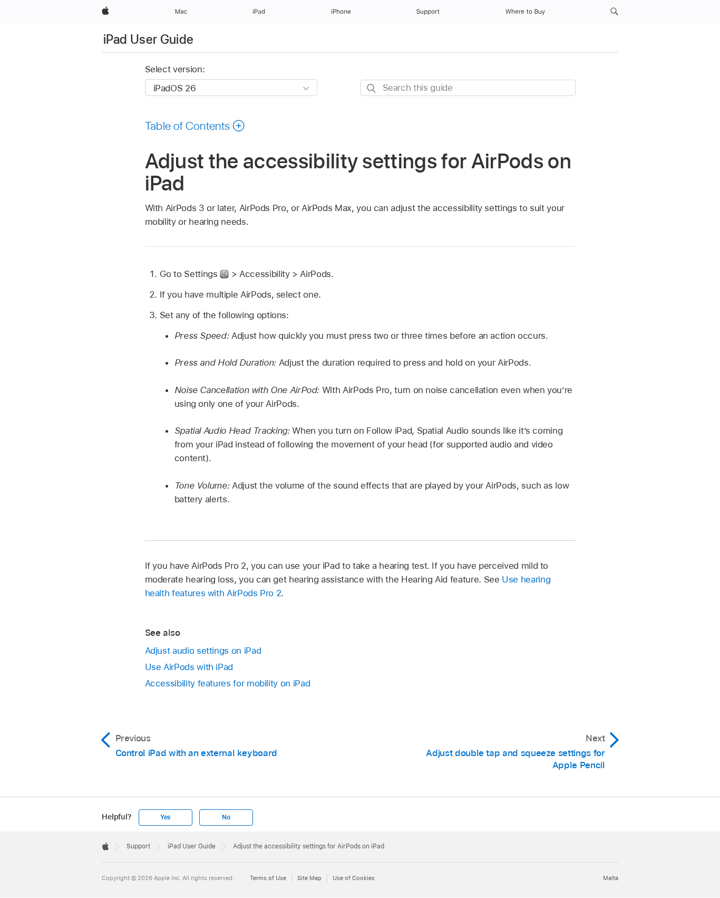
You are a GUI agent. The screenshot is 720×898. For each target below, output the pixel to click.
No (226, 817)
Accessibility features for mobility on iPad (227, 683)
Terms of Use (268, 878)
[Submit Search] (371, 88)
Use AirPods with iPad (189, 667)
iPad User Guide (148, 39)
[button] (614, 11)
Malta (610, 878)
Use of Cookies (354, 878)
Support (138, 846)
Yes (165, 817)
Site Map (309, 878)
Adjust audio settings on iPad (203, 650)
